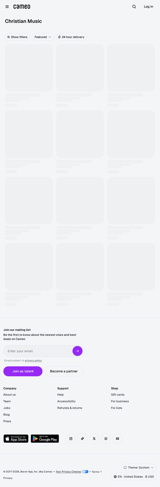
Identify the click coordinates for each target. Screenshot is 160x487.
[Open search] (134, 6)
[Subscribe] (77, 351)
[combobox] (43, 37)
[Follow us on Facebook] (106, 439)
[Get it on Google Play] (44, 438)
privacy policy (33, 360)
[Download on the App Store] (16, 438)
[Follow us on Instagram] (71, 439)
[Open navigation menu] (7, 6)
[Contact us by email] (117, 439)
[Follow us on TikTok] (83, 439)
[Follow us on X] (94, 439)
